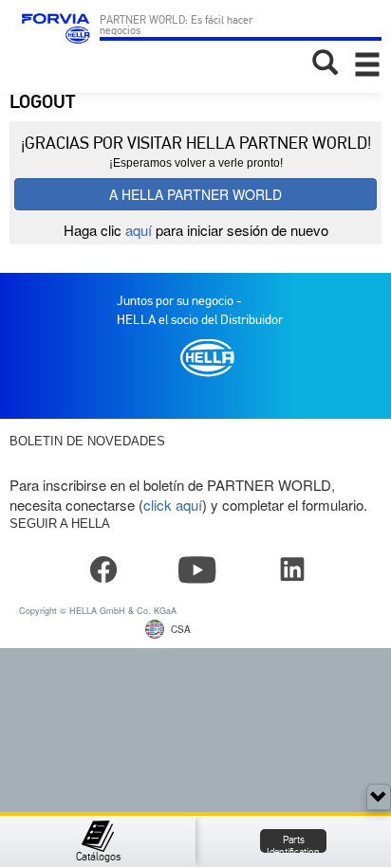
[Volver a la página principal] (53, 38)
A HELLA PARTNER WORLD (195, 194)
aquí (138, 230)
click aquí (172, 505)
